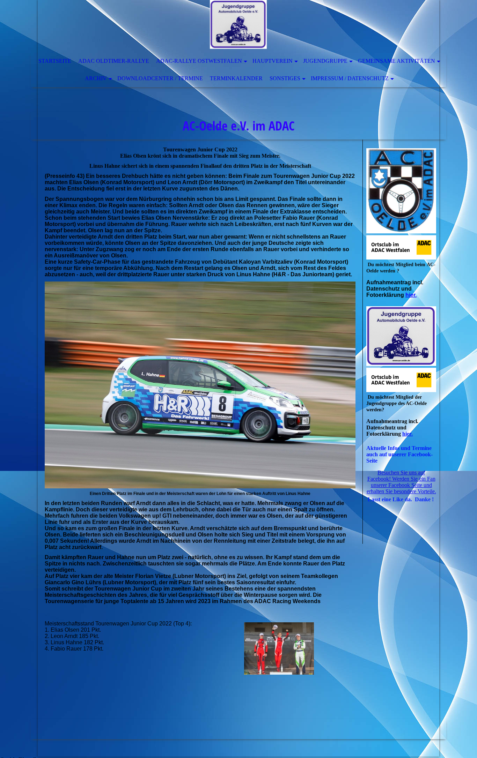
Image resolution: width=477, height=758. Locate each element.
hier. (411, 295)
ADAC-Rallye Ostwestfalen (199, 61)
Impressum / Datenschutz (350, 78)
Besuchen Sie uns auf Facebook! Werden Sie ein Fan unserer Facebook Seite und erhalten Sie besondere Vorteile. (401, 482)
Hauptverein (272, 61)
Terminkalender (236, 78)
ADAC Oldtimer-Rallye (113, 61)
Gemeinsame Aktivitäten (396, 61)
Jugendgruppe (325, 61)
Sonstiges (285, 78)
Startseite (54, 61)
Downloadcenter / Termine (160, 78)
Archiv (96, 78)
